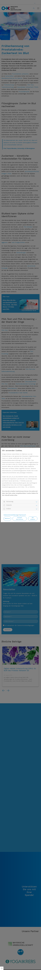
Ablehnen (7, 518)
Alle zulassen (32, 518)
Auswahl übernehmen (19, 518)
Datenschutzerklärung (11, 515)
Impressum (22, 515)
